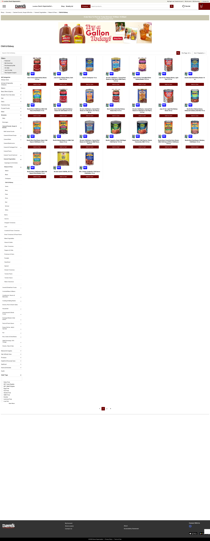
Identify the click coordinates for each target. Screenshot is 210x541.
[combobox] (85, 6)
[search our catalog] (171, 6)
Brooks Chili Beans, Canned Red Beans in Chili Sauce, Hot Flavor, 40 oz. (89, 110)
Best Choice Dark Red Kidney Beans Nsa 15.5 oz (116, 109)
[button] (15, 1)
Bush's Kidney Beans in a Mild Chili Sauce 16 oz (63, 141)
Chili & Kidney (63, 12)
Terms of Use (117, 539)
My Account (188, 1)
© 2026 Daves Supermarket (96, 539)
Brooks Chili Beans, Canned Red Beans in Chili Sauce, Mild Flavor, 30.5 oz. (89, 141)
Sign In (171, 1)
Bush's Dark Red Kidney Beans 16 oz (195, 78)
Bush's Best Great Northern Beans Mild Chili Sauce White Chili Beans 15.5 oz (168, 141)
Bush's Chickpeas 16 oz (90, 77)
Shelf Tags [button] (4, 375)
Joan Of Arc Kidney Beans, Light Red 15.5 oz (168, 78)
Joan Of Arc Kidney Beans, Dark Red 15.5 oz (63, 78)
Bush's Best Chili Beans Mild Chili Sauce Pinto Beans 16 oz (37, 172)
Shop (63, 6)
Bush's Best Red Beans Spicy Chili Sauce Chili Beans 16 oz (37, 141)
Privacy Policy (108, 539)
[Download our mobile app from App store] (193, 533)
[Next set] (110, 408)
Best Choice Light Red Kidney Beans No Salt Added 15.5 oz (63, 109)
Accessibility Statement (131, 528)
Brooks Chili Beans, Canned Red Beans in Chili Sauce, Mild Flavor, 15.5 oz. (116, 79)
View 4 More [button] (12, 403)
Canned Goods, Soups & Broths (22, 12)
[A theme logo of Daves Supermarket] (20, 6)
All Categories (5, 77)
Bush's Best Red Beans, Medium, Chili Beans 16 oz (195, 141)
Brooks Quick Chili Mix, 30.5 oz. (63, 171)
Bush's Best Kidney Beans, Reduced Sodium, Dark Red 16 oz (195, 109)
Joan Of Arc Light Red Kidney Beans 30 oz (169, 109)
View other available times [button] (105, 19)
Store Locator (69, 526)
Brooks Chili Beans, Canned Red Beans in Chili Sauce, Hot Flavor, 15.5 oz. (142, 110)
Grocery (8, 12)
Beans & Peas (52, 12)
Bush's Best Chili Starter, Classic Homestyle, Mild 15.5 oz (142, 141)
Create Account (179, 1)
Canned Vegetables (40, 12)
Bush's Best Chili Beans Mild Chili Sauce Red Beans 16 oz (37, 109)
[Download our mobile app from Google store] (203, 533)
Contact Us (206, 1)
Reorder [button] (187, 6)
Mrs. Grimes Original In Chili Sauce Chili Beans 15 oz (89, 172)
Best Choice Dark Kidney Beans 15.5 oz (37, 78)
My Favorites (196, 1)
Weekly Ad (69, 6)
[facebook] (190, 526)
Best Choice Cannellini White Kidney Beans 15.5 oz (142, 78)
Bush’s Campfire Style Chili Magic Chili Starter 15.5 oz (116, 141)
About (126, 526)
